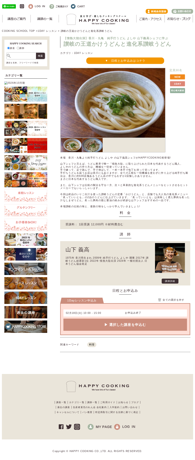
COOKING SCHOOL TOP (18, 30)
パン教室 (87, 412)
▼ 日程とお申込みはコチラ (125, 60)
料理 (92, 344)
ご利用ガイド (107, 402)
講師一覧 (92, 402)
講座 (12, 48)
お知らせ (123, 402)
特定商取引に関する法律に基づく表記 (116, 412)
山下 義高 (78, 250)
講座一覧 (61, 402)
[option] (71, 145)
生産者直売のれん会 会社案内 (90, 407)
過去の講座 (63, 407)
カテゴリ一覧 (76, 402)
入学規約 (114, 407)
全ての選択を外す (173, 299)
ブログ (135, 402)
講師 (21, 48)
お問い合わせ (130, 407)
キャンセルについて (68, 412)
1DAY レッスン (47, 30)
